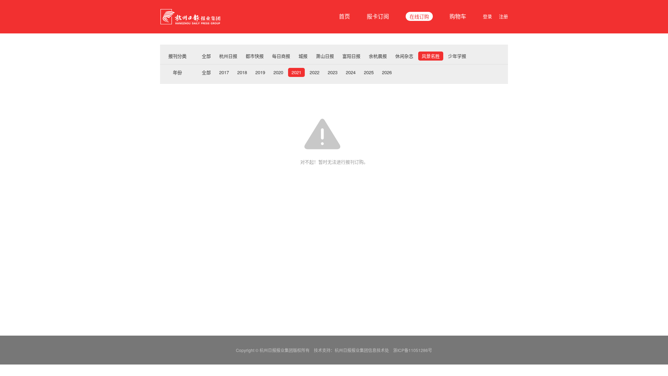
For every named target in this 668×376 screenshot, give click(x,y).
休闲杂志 (404, 56)
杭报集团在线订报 (191, 16)
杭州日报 (228, 56)
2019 (260, 72)
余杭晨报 (378, 56)
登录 (487, 16)
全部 (206, 56)
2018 (242, 72)
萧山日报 (325, 56)
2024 (351, 72)
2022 (314, 72)
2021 (296, 72)
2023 (332, 72)
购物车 (458, 16)
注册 (503, 16)
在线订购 (419, 16)
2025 (369, 72)
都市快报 (255, 56)
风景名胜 (431, 56)
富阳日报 (351, 56)
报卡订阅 (378, 16)
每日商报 (281, 56)
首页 (344, 16)
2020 (278, 72)
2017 (224, 72)
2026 (387, 72)
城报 (303, 56)
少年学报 (457, 56)
